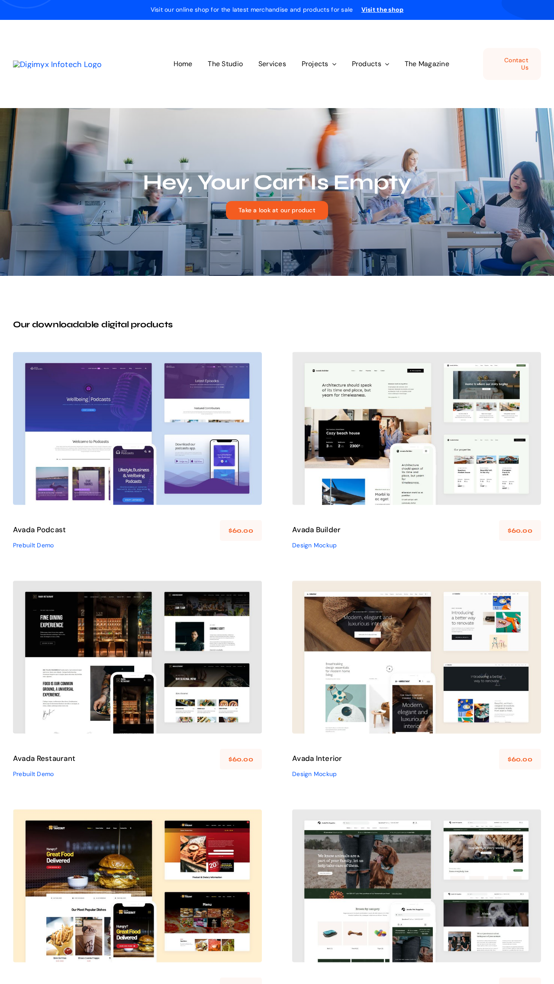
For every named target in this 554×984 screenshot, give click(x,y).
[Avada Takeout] (137, 885)
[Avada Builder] (416, 428)
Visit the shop (382, 9)
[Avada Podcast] (137, 428)
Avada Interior (317, 758)
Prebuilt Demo (138, 434)
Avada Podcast (39, 529)
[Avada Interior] (416, 657)
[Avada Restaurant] (137, 657)
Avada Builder (316, 529)
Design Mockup (416, 434)
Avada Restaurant (44, 758)
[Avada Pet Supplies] (416, 885)
